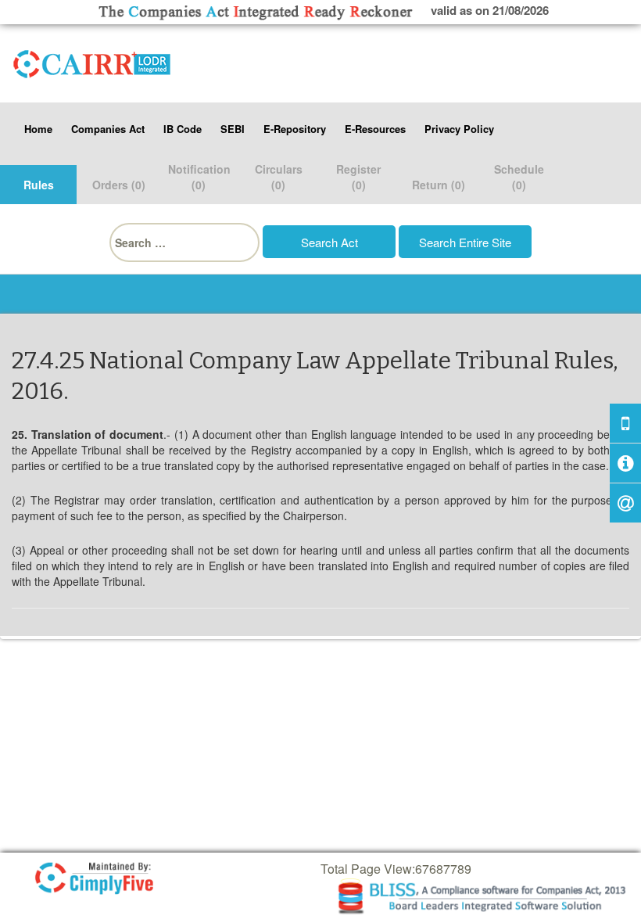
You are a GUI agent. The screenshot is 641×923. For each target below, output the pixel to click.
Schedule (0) (519, 176)
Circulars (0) (279, 176)
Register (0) (358, 176)
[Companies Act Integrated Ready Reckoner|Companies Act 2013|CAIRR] (92, 61)
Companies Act (108, 128)
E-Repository (294, 128)
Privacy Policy (459, 128)
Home (38, 128)
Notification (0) (199, 176)
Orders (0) (118, 184)
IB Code (182, 128)
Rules (38, 184)
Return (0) (438, 184)
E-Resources (375, 128)
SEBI (232, 128)
